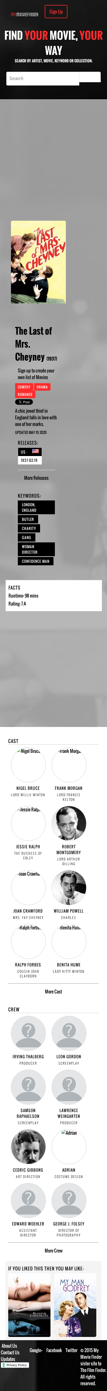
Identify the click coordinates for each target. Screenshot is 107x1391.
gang (26, 537)
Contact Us (10, 1352)
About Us (9, 1345)
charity (29, 528)
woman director (30, 549)
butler (28, 519)
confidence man (35, 561)
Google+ (36, 1350)
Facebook (54, 1350)
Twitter (71, 1350)
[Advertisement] (53, 160)
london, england (29, 507)
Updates (8, 1359)
